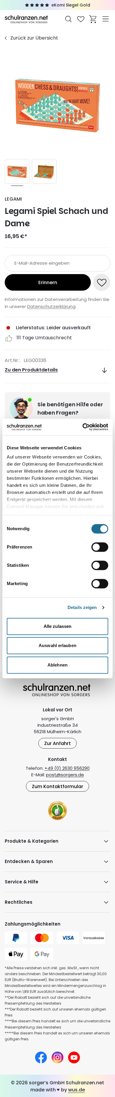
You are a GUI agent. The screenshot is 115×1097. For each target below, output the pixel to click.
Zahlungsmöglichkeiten (32, 924)
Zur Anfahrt (57, 743)
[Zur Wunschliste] (81, 19)
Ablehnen (57, 664)
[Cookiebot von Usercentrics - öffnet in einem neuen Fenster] (82, 427)
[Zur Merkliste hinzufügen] (101, 282)
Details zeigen (82, 607)
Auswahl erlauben (57, 645)
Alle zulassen (57, 626)
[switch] (99, 547)
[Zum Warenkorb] (93, 19)
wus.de (76, 1089)
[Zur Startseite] (27, 18)
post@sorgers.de (65, 775)
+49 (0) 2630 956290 (67, 768)
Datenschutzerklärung (51, 306)
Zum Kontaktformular (57, 786)
